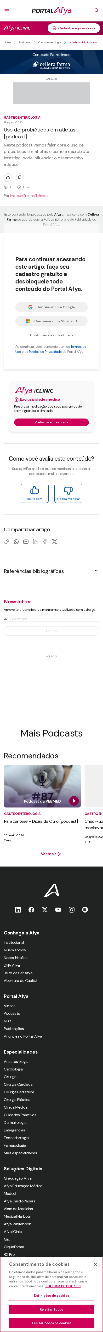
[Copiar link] (7, 542)
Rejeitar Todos (51, 1309)
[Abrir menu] (7, 11)
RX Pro (9, 1254)
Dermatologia (15, 1122)
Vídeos (10, 1005)
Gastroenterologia (49, 42)
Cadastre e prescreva (76, 28)
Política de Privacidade (45, 351)
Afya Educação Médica (23, 1185)
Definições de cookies (51, 1296)
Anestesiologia (16, 1061)
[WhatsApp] (16, 542)
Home (7, 42)
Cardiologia (13, 1069)
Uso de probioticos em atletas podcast (84, 42)
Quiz (7, 1021)
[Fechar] (95, 1264)
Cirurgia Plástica (17, 1099)
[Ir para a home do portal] (51, 11)
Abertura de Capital (20, 980)
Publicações (14, 1028)
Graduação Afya (17, 1178)
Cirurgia (10, 1076)
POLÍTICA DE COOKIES (63, 1286)
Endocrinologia (16, 1137)
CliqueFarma (14, 1246)
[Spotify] (85, 910)
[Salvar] (20, 177)
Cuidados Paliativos (20, 1114)
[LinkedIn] (35, 542)
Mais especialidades (20, 1152)
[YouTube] (58, 910)
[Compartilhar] (8, 177)
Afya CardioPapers (19, 1201)
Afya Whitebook (17, 1223)
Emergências (14, 1130)
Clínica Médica (15, 1107)
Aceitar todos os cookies (51, 1323)
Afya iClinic (13, 1231)
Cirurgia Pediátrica (19, 1092)
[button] (51, 571)
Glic (7, 1239)
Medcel (10, 1193)
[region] (51, 1294)
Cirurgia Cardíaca (18, 1084)
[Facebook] (45, 542)
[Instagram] (71, 910)
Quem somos (15, 950)
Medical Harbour (17, 1216)
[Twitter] (45, 910)
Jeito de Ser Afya (18, 972)
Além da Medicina (18, 1208)
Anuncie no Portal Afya (23, 1036)
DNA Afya (12, 965)
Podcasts (25, 42)
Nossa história (15, 957)
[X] (54, 542)
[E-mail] (26, 542)
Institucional (14, 942)
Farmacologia (15, 1145)
